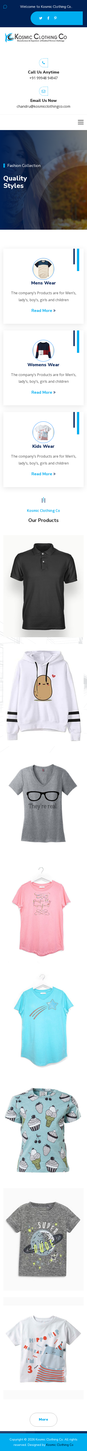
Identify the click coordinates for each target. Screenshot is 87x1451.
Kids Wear (43, 446)
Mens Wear (43, 283)
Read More (42, 310)
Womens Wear (43, 365)
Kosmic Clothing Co (59, 1445)
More (43, 1419)
